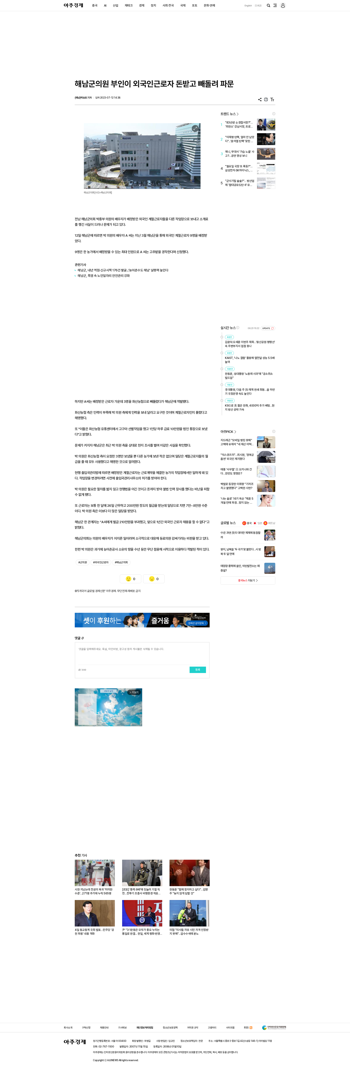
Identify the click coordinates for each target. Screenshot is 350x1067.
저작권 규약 (192, 1027)
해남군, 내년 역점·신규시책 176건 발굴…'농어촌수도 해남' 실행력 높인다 (123, 270)
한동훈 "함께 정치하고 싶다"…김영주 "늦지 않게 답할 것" (189, 891)
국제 (183, 5)
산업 (115, 5)
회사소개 (68, 1027)
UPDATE (266, 328)
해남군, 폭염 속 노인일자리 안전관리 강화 (104, 276)
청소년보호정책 (170, 1027)
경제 (141, 5)
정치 (153, 5)
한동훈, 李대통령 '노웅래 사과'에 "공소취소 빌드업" (249, 376)
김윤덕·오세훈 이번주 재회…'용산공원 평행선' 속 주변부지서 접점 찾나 (250, 344)
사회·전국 (168, 5)
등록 (197, 669)
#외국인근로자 (100, 562)
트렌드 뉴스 (228, 114)
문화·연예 (209, 5)
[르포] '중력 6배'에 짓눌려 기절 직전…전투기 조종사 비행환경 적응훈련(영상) (141, 891)
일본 (260, 523)
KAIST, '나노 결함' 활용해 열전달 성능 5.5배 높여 (250, 360)
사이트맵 (230, 1027)
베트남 (271, 523)
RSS (246, 1027)
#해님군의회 (121, 562)
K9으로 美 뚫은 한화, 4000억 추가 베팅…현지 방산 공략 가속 (250, 407)
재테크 (129, 5)
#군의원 (82, 562)
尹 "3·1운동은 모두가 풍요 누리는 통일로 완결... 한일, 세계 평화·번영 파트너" (141, 932)
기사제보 (122, 1027)
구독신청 (86, 1027)
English (248, 5)
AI (105, 5)
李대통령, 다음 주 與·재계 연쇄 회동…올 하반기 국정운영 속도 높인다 (250, 391)
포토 (194, 5)
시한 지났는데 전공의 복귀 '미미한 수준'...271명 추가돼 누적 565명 (93, 891)
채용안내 (104, 1027)
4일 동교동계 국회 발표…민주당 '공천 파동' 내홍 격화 (94, 931)
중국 (94, 5)
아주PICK (227, 432)
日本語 (258, 5)
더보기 (238, 581)
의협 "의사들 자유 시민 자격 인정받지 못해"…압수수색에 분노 (189, 931)
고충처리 (212, 1027)
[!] (273, 113)
